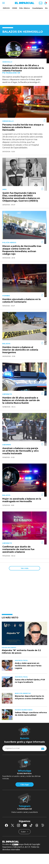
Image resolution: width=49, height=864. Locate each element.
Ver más (24, 568)
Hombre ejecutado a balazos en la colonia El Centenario (21, 300)
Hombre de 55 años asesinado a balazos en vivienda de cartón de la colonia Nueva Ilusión (21, 400)
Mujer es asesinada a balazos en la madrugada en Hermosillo (21, 500)
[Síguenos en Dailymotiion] (42, 825)
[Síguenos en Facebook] (6, 825)
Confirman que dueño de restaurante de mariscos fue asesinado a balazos (18, 549)
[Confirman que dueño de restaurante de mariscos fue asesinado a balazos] (24, 528)
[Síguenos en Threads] (36, 825)
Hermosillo (7, 62)
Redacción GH (13, 73)
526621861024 (24, 773)
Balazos (6, 343)
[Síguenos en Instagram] (18, 825)
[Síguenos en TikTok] (31, 825)
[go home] (24, 841)
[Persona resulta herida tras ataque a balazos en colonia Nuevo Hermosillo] (24, 104)
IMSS (4, 189)
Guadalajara (37, 8)
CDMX (14, 8)
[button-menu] (3, 3)
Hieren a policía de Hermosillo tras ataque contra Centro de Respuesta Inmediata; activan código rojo (21, 250)
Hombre (6, 296)
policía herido (9, 242)
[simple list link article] (24, 634)
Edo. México (24, 8)
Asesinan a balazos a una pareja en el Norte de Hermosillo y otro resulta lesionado (20, 451)
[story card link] (24, 49)
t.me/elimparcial (24, 809)
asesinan (6, 445)
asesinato (7, 394)
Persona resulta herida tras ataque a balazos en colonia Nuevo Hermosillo (22, 127)
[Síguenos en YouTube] (25, 825)
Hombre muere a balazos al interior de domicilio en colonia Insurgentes (20, 350)
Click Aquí (24, 785)
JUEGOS (6, 8)
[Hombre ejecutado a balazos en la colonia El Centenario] (24, 280)
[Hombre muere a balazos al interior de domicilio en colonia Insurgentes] (24, 328)
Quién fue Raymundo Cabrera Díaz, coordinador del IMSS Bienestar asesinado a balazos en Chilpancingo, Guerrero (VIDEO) (21, 197)
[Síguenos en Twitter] (12, 825)
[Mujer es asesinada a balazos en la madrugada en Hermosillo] (24, 480)
